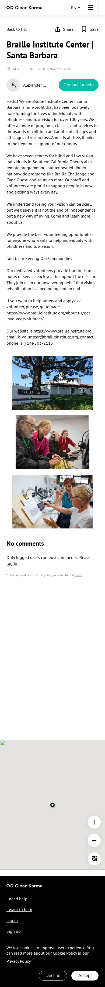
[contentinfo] (24, 7)
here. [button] (78, 575)
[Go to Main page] (24, 886)
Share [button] (68, 29)
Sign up (13, 931)
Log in (12, 920)
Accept (85, 975)
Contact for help (79, 85)
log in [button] (11, 563)
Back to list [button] (16, 29)
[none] (24, 7)
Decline (53, 975)
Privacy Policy (18, 961)
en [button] (73, 7)
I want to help (19, 909)
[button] (91, 7)
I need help (16, 898)
